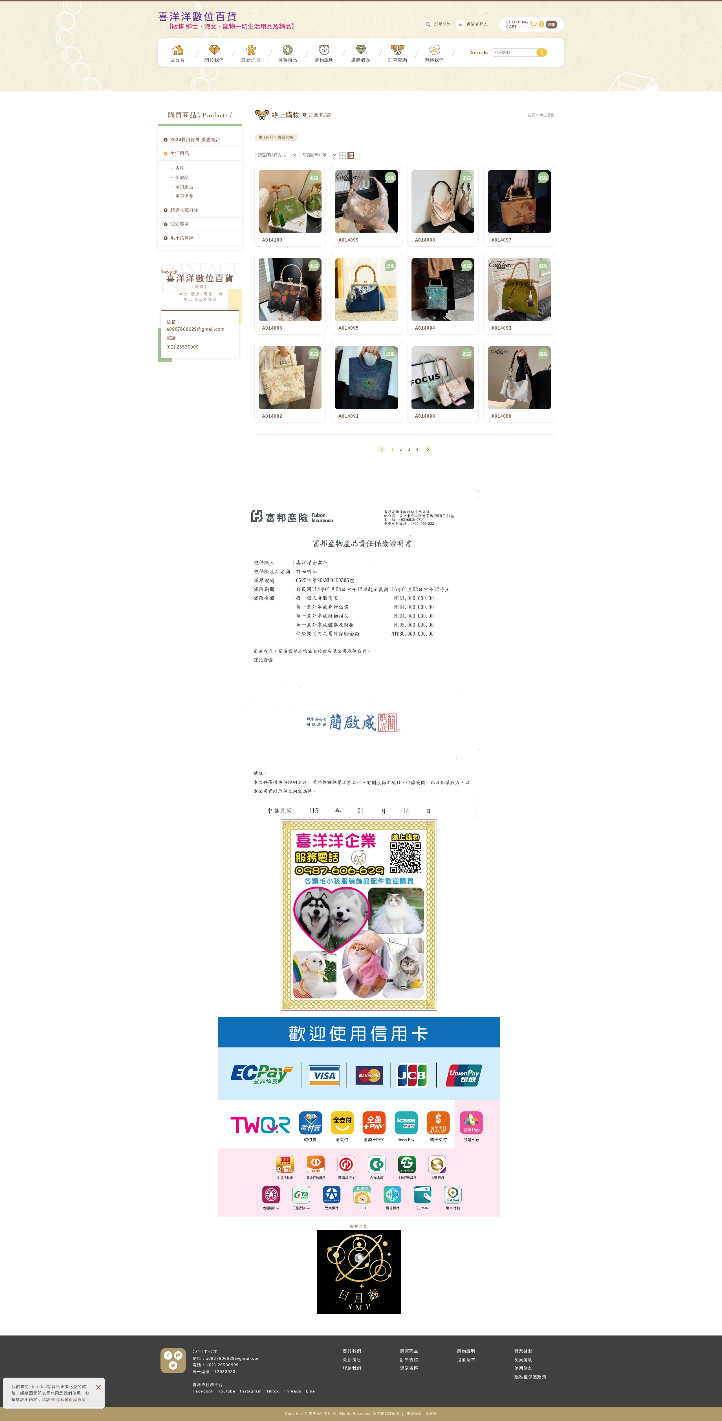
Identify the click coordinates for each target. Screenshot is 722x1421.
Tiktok (272, 1391)
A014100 (290, 206)
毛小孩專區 (182, 238)
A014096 (290, 294)
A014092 (290, 382)
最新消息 (251, 60)
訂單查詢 (442, 24)
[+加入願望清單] (314, 177)
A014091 (366, 382)
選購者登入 (477, 24)
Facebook (203, 1391)
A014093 (519, 294)
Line (310, 1391)
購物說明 (324, 60)
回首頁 (177, 60)
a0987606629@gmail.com (195, 329)
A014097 (519, 206)
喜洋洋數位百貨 (236, 20)
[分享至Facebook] (168, 1355)
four (350, 155)
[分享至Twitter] (173, 1365)
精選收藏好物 (184, 210)
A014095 (366, 294)
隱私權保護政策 (71, 1399)
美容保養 (184, 196)
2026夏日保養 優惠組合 (195, 139)
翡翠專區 (179, 224)
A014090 (443, 382)
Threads (292, 1391)
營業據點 (523, 1350)
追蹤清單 (466, 1359)
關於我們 (214, 60)
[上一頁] (381, 449)
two (342, 155)
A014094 (443, 294)
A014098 (443, 206)
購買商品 (288, 60)
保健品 (182, 177)
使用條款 (523, 1368)
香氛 (179, 168)
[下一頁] (428, 449)
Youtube (226, 1391)
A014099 (366, 206)
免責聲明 (523, 1359)
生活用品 (179, 153)
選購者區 (361, 60)
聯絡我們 (434, 60)
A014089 (519, 382)
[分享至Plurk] (178, 1355)
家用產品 (184, 186)
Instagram (251, 1391)
